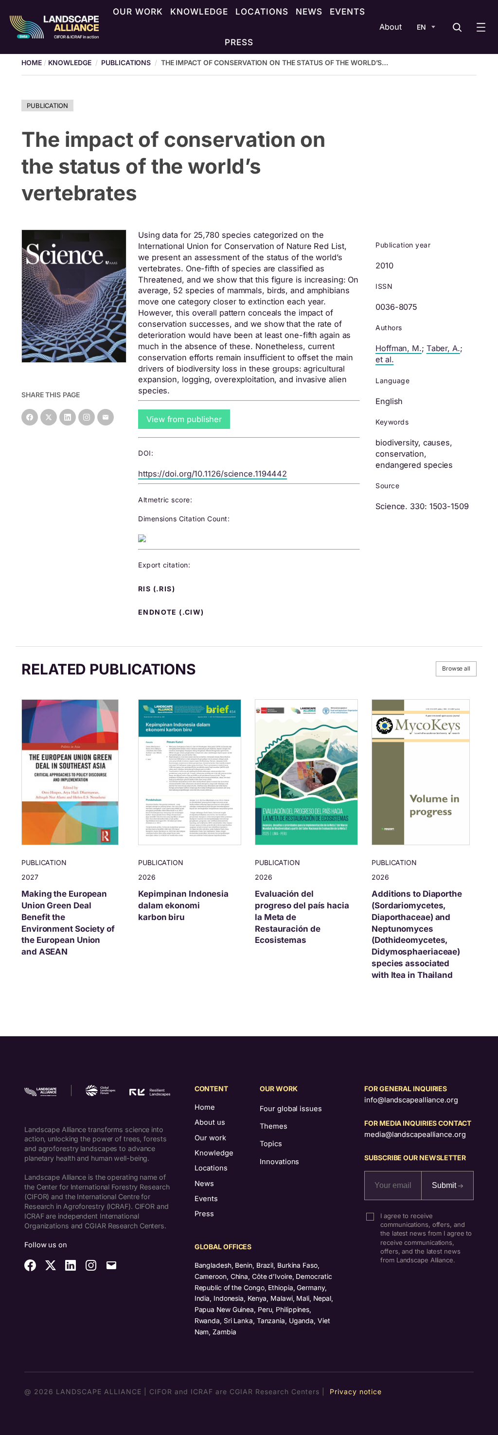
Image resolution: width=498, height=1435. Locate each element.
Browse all (456, 668)
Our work (210, 1138)
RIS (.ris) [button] (157, 589)
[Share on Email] (105, 417)
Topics (271, 1143)
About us (210, 1122)
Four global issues (290, 1108)
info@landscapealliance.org (411, 1100)
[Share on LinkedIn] (67, 417)
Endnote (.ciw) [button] (172, 612)
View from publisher (184, 419)
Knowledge (69, 62)
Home (205, 1107)
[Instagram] (86, 417)
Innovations (279, 1161)
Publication (47, 105)
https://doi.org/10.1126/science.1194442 (212, 473)
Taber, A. (443, 348)
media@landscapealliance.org (414, 1134)
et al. (384, 359)
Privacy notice (356, 1391)
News (204, 1183)
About (390, 27)
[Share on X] (48, 417)
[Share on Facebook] (29, 417)
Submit (445, 1185)
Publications (126, 62)
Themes (273, 1126)
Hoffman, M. (398, 348)
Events (206, 1198)
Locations (211, 1168)
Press (204, 1213)
